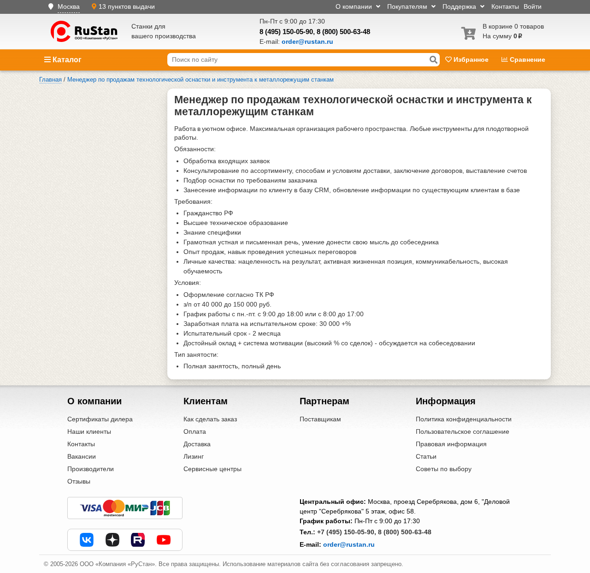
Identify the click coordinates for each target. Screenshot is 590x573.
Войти (533, 6)
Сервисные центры (212, 469)
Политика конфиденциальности (464, 419)
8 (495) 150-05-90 (286, 31)
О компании (355, 6)
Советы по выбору (444, 469)
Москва (69, 6)
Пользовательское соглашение (462, 431)
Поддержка (460, 6)
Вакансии (81, 456)
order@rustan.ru (349, 544)
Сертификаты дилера (100, 419)
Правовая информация (451, 444)
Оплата (194, 431)
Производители (90, 469)
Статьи (426, 456)
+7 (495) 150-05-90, (346, 532)
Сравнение (526, 59)
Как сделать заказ (210, 419)
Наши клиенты (89, 431)
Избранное (471, 59)
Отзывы (78, 481)
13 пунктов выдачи (127, 6)
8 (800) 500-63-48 (343, 31)
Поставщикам (320, 419)
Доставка (197, 444)
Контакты (505, 6)
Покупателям (408, 6)
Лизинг (193, 456)
